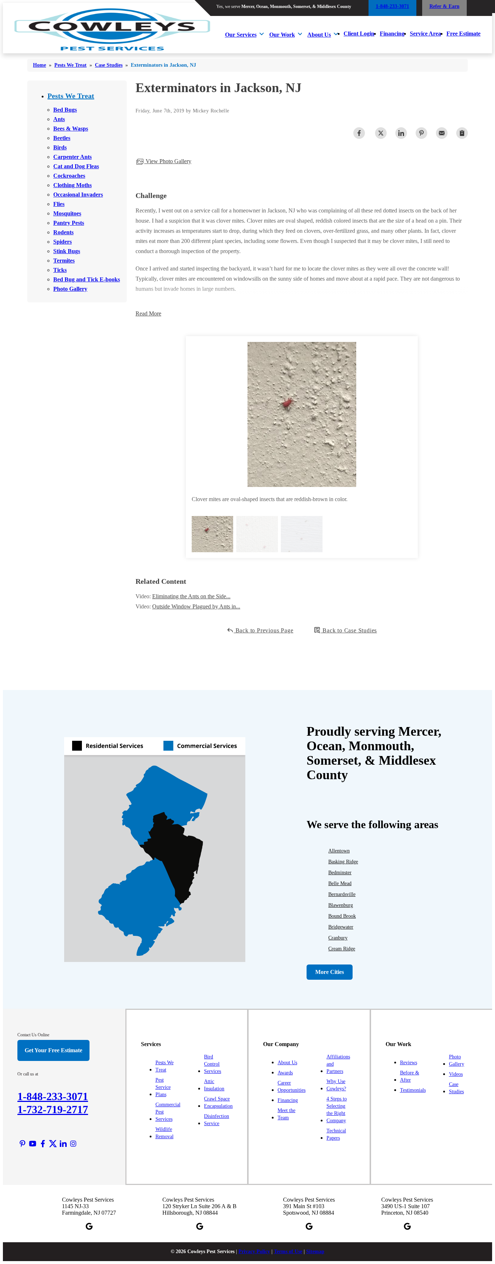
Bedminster (340, 872)
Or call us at (27, 1074)
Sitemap (315, 1251)
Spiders (62, 242)
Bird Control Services (212, 1064)
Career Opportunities (291, 1086)
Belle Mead (340, 883)
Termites (64, 260)
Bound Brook (342, 916)
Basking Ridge (343, 861)
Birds (60, 147)
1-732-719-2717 (52, 1109)
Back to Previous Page (264, 630)
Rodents (63, 232)
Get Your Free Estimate (53, 1050)
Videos (456, 1074)
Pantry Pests (68, 223)
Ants (59, 119)
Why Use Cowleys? (336, 1085)
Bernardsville (341, 894)
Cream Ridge (341, 948)
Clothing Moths (72, 185)
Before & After (409, 1076)
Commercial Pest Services (167, 1112)
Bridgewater (340, 927)
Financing (392, 33)
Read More (148, 313)
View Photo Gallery (167, 161)
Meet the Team (286, 1114)
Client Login (359, 33)
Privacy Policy (254, 1251)
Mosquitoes (67, 213)
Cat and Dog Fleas (76, 166)
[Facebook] (42, 1143)
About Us (319, 35)
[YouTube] (32, 1143)
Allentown (339, 851)
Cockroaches (69, 176)
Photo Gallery (70, 289)
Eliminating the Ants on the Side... (191, 596)
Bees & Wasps (70, 128)
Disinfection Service (216, 1120)
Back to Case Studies (349, 630)
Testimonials (413, 1090)
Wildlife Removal (164, 1133)
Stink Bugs (66, 251)
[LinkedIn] (63, 1143)
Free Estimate (463, 33)
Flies (59, 204)
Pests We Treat (70, 96)
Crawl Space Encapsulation (218, 1102)
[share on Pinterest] (421, 133)
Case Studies (456, 1088)
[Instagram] (73, 1143)
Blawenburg (340, 905)
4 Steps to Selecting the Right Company (336, 1109)
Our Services (241, 35)
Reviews (408, 1062)
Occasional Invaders (78, 194)
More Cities (329, 972)
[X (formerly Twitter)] (53, 1143)
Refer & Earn (444, 6)
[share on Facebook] (359, 133)
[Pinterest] (22, 1143)
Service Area (425, 33)
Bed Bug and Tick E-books (86, 279)
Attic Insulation (214, 1085)
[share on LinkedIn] (401, 133)
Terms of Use (288, 1251)
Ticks (60, 270)
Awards (285, 1072)
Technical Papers (336, 1134)
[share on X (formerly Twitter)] (381, 133)
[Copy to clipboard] (462, 133)
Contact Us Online (33, 1034)
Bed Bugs (65, 110)
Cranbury (338, 938)
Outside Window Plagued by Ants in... (196, 606)
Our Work (282, 35)
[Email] (442, 133)
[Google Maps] (89, 1226)
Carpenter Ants (72, 157)
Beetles (61, 138)
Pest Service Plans (163, 1087)
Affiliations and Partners (338, 1064)
